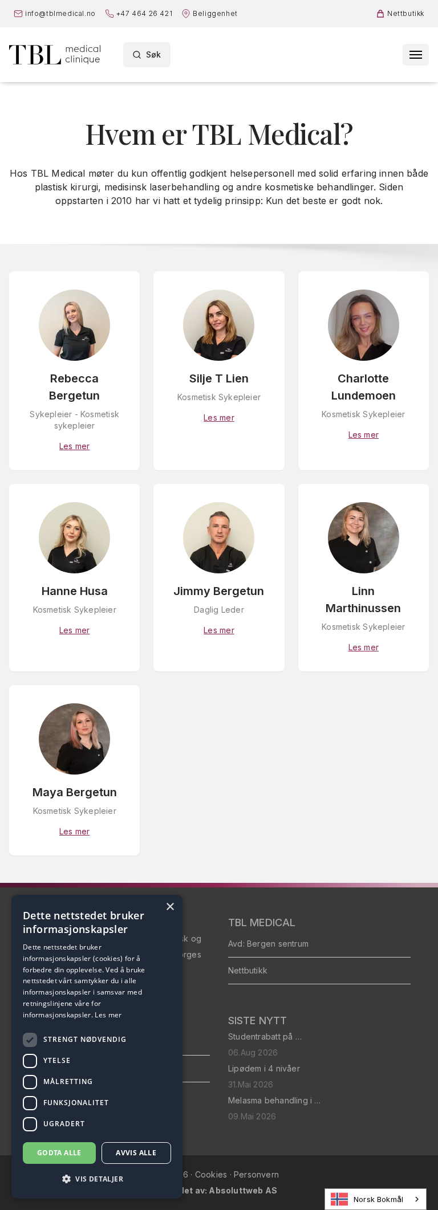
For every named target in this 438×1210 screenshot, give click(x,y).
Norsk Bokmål (378, 1199)
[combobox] (376, 1199)
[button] (97, 1179)
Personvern (256, 1174)
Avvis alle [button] (136, 1153)
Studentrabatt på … (265, 1036)
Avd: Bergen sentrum (268, 943)
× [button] (169, 907)
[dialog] (96, 1047)
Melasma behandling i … (274, 1100)
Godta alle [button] (59, 1153)
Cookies (212, 1174)
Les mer (108, 1015)
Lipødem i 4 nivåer (264, 1068)
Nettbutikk (247, 970)
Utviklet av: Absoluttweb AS (219, 1190)
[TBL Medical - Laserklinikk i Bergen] (54, 54)
